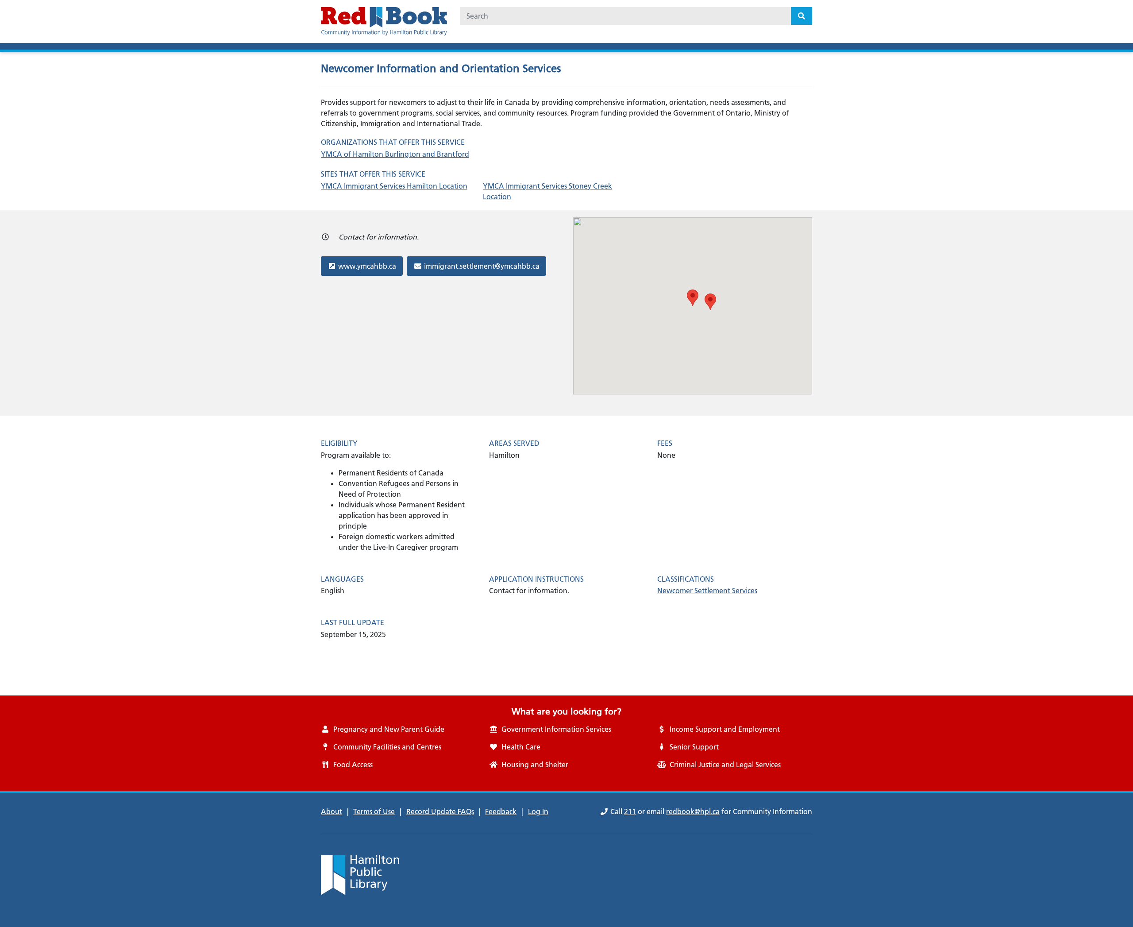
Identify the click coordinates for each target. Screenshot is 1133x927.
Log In (538, 811)
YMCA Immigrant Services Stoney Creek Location (547, 191)
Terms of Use (374, 811)
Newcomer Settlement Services (707, 590)
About (331, 811)
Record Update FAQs (440, 811)
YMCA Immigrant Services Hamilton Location (394, 186)
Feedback (500, 811)
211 (630, 811)
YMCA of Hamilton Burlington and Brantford (395, 154)
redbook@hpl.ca (693, 811)
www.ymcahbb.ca (367, 265)
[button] (692, 298)
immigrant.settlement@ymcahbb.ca (482, 265)
